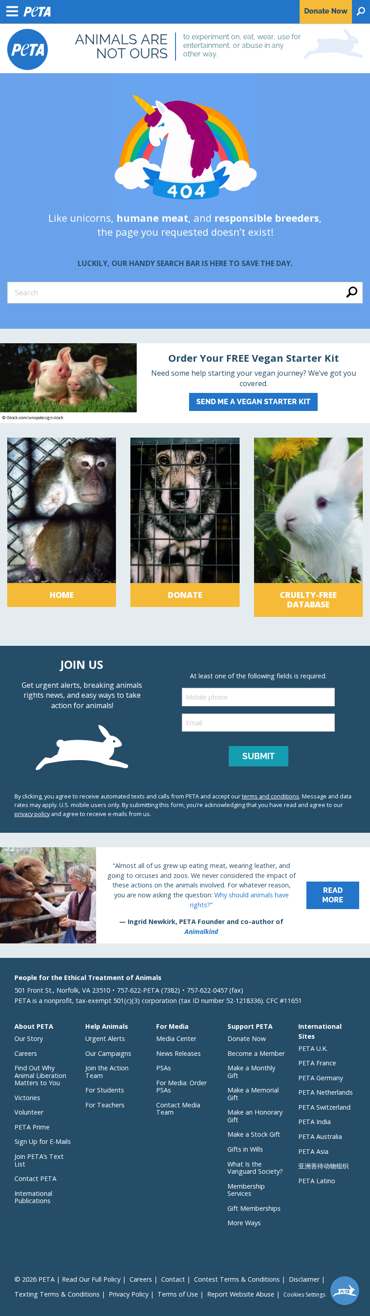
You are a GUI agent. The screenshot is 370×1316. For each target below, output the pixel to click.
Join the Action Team (107, 1072)
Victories (27, 1097)
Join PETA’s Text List (39, 1160)
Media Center (176, 1038)
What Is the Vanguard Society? (255, 1168)
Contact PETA (35, 1178)
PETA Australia (320, 1136)
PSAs (163, 1068)
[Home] (61, 527)
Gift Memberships (254, 1208)
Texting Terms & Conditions (57, 1294)
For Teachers (105, 1105)
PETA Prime (32, 1127)
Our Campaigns (108, 1053)
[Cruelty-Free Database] (308, 527)
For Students (104, 1090)
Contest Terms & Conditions (237, 1279)
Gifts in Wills (245, 1149)
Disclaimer (304, 1279)
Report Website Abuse (240, 1294)
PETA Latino (316, 1180)
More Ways (244, 1222)
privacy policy (32, 814)
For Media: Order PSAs (181, 1086)
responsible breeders (266, 217)
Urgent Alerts (105, 1038)
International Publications (33, 1197)
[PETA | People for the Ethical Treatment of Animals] (27, 49)
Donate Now (246, 1038)
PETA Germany (320, 1077)
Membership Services (246, 1190)
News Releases (178, 1053)
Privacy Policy (128, 1294)
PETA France (317, 1063)
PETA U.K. (313, 1048)
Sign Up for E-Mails (42, 1141)
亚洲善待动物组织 (323, 1166)
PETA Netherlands (325, 1092)
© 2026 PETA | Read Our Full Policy (67, 1279)
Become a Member (256, 1053)
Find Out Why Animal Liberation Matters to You (40, 1075)
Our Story (28, 1038)
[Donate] (184, 527)
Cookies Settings (304, 1295)
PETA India (314, 1121)
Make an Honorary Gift (254, 1116)
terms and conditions (270, 796)
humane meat (152, 217)
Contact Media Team (178, 1109)
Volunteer (28, 1112)
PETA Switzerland (324, 1107)
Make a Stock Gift (253, 1134)
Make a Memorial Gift (253, 1094)
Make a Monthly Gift (251, 1072)
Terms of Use (177, 1294)
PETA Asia (313, 1151)
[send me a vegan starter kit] (185, 383)
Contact (173, 1279)
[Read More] (185, 895)
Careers (25, 1053)
